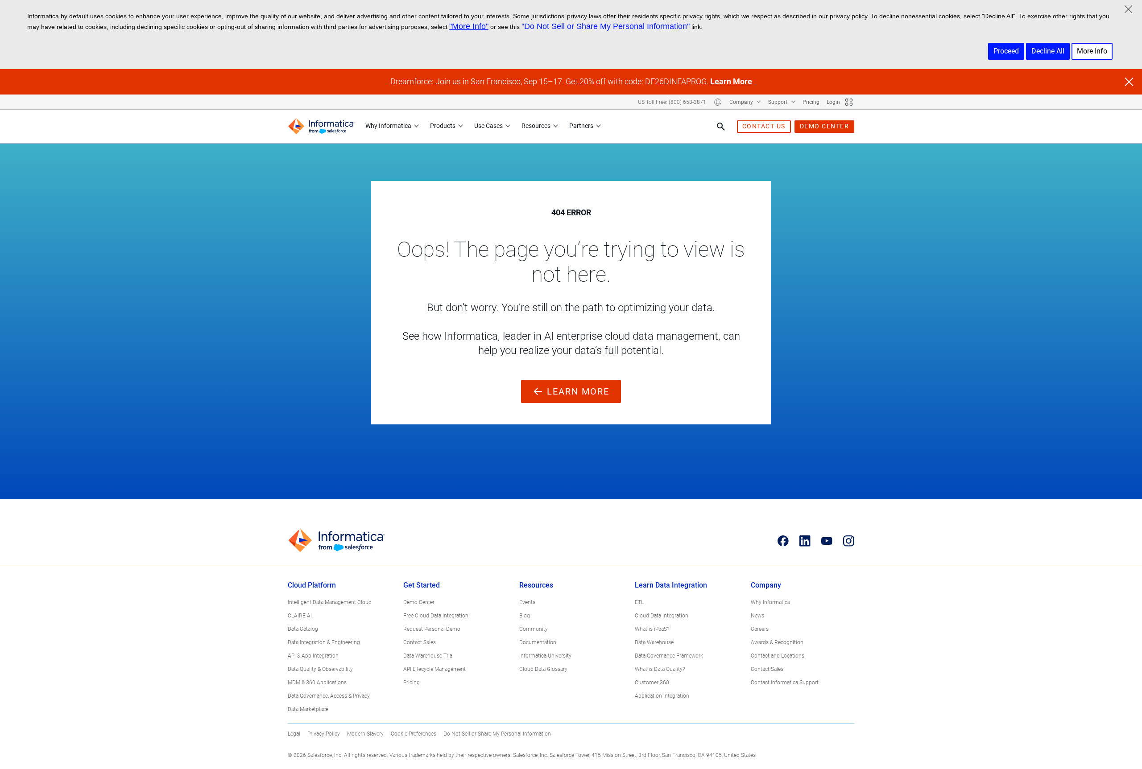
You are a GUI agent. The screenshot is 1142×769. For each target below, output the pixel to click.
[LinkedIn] (805, 541)
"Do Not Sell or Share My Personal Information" (605, 26)
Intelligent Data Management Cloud (330, 602)
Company (741, 102)
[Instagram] (848, 541)
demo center (824, 126)
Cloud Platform (312, 585)
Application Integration (662, 696)
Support (778, 102)
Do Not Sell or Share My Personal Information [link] (497, 734)
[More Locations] (717, 102)
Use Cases (488, 125)
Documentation (537, 642)
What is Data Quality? (660, 669)
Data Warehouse (654, 642)
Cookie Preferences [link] (413, 734)
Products (442, 125)
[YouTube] (826, 541)
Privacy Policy (323, 734)
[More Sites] (849, 102)
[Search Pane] (721, 126)
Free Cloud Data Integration (435, 616)
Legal (294, 734)
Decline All (1047, 51)
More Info (1092, 51)
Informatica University (545, 656)
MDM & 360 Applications (317, 682)
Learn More (731, 81)
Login (833, 102)
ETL (639, 602)
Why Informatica (388, 125)
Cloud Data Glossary (543, 669)
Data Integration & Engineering (324, 642)
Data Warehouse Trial (428, 656)
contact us (764, 126)
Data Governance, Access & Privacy (329, 696)
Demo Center (418, 602)
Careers (760, 629)
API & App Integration (313, 656)
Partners (581, 125)
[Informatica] (321, 126)
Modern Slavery (365, 734)
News (757, 616)
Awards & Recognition (777, 642)
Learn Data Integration (671, 585)
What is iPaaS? (652, 629)
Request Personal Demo (431, 629)
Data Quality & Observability (320, 669)
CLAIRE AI (300, 616)
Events (527, 602)
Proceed (1006, 51)
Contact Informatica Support (785, 682)
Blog (524, 616)
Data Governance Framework (669, 656)
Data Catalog (303, 629)
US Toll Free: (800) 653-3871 (672, 102)
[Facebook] (783, 541)
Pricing (811, 102)
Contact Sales (419, 642)
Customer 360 (652, 682)
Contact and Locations (777, 656)
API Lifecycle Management (434, 669)
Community (533, 629)
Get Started (421, 585)
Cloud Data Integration (661, 616)
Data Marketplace (308, 709)
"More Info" (468, 26)
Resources (535, 125)
